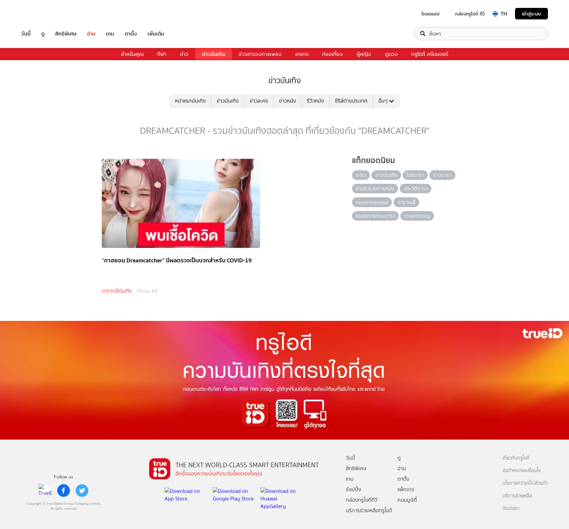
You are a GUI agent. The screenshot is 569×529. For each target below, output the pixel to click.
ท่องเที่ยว (332, 54)
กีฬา (161, 54)
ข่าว (184, 54)
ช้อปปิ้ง (353, 489)
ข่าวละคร (259, 101)
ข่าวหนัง (287, 101)
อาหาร (302, 54)
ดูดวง (391, 54)
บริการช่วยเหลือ (517, 496)
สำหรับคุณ (132, 54)
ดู (42, 34)
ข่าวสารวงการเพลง (260, 54)
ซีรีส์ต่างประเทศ (351, 101)
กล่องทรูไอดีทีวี (361, 500)
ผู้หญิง (364, 54)
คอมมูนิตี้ (407, 500)
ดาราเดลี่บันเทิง (117, 291)
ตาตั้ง (131, 34)
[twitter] (82, 490)
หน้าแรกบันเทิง (190, 101)
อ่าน (91, 34)
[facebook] (63, 490)
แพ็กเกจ (405, 489)
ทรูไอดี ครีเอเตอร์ (429, 54)
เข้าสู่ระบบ (531, 13)
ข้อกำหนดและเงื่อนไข (521, 470)
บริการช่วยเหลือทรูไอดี (369, 510)
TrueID (41, 13)
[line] (45, 490)
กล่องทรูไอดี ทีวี (470, 13)
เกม (110, 34)
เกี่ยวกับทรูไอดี (515, 458)
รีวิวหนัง (315, 101)
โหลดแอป (430, 13)
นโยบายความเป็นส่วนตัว (525, 483)
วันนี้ (26, 34)
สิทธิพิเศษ (65, 34)
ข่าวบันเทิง (213, 54)
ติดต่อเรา (511, 508)
